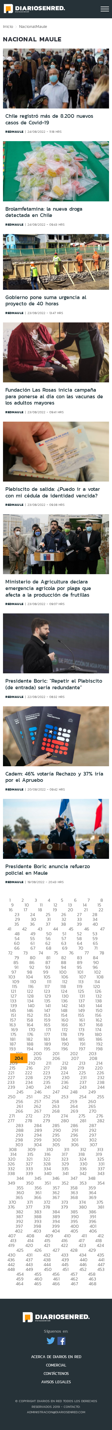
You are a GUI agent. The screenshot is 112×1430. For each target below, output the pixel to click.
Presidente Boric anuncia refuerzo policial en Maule (47, 869)
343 (101, 1173)
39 (79, 924)
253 (64, 1096)
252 (46, 1096)
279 (46, 1120)
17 (25, 909)
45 (71, 929)
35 (16, 924)
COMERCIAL (56, 1365)
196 (64, 1049)
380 (83, 1207)
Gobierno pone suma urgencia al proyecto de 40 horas (45, 300)
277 (11, 1120)
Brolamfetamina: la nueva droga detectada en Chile (43, 212)
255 (100, 1096)
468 (92, 1283)
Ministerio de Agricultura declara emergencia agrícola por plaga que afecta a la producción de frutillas (48, 588)
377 (29, 1207)
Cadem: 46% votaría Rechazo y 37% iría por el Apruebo (54, 777)
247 (56, 1092)
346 (56, 1178)
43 (40, 929)
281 (83, 1120)
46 (86, 929)
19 (55, 909)
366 (38, 1197)
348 (92, 1178)
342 (83, 1173)
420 (29, 1245)
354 (101, 1183)
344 (20, 1178)
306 (75, 1144)
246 (38, 1092)
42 (24, 929)
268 (56, 1111)
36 (32, 924)
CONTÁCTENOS (56, 1373)
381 (101, 1207)
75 (56, 953)
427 (56, 1250)
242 (65, 1087)
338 (11, 1173)
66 (17, 948)
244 (101, 1087)
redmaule (14, 131)
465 (38, 1283)
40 (95, 924)
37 (48, 924)
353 (83, 1183)
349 (11, 1183)
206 (56, 1058)
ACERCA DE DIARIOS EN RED (56, 1357)
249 (92, 1092)
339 (29, 1173)
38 (63, 924)
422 (64, 1245)
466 (56, 1283)
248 (74, 1092)
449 (29, 1269)
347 (73, 1178)
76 (71, 953)
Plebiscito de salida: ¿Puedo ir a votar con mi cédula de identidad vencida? (52, 492)
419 (11, 1245)
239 (11, 1087)
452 (83, 1269)
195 (47, 1049)
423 (82, 1245)
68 (48, 948)
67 (32, 948)
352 (65, 1183)
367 (55, 1197)
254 (82, 1096)
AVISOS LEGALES (56, 1382)
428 (74, 1250)
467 (74, 1283)
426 (38, 1250)
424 (100, 1245)
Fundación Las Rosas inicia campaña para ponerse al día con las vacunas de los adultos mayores (54, 396)
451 (65, 1269)
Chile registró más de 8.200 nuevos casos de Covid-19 (49, 119)
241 (48, 1087)
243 (83, 1087)
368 (74, 1197)
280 (65, 1120)
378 (46, 1207)
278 (28, 1120)
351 (48, 1183)
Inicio (8, 26)
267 (37, 1111)
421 (47, 1245)
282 (101, 1120)
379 (64, 1207)
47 (102, 929)
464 (19, 1283)
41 (9, 929)
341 (65, 1173)
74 (41, 953)
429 (92, 1250)
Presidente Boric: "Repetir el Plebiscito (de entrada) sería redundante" (53, 684)
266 (19, 1111)
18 (40, 909)
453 (101, 1269)
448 (11, 1269)
